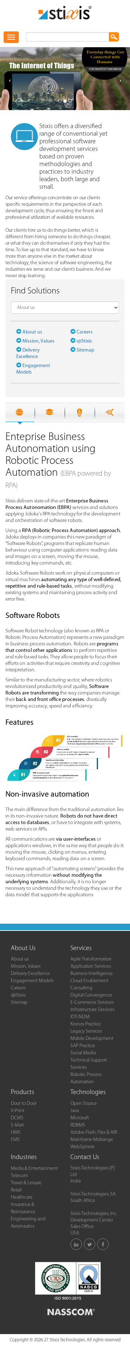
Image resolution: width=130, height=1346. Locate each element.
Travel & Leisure (26, 1183)
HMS (16, 1132)
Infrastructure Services (92, 1009)
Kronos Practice (85, 1024)
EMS (15, 1139)
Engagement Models (32, 981)
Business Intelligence (91, 973)
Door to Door (23, 1103)
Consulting (81, 988)
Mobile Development (91, 1038)
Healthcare (21, 1197)
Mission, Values (38, 341)
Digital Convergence (91, 995)
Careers (85, 332)
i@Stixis (84, 341)
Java (74, 1111)
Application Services (90, 966)
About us (32, 332)
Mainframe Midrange (91, 1139)
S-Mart (17, 1125)
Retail (16, 1190)
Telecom (19, 1176)
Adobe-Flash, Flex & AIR (93, 1132)
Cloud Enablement (89, 981)
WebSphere (82, 1147)
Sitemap (85, 350)
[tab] (19, 412)
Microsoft (79, 1118)
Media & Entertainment (34, 1168)
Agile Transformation (91, 959)
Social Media (83, 1053)
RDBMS (77, 1125)
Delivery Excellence (30, 973)
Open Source (83, 1103)
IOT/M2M (80, 1017)
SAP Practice (82, 1046)
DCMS (17, 1118)
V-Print (17, 1111)
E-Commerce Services (92, 1002)
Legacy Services (86, 1031)
